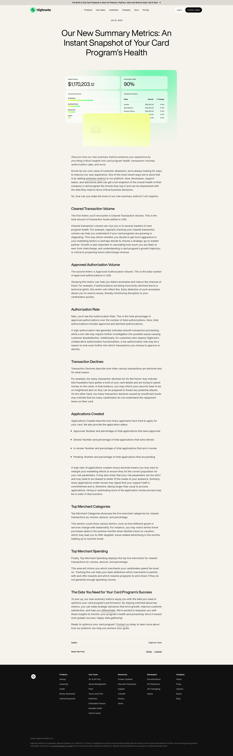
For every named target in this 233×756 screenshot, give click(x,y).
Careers (179, 689)
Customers (113, 9)
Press (178, 684)
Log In (179, 9)
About (178, 679)
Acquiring (63, 684)
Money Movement (67, 693)
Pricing (146, 9)
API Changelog (153, 689)
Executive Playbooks (127, 684)
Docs (136, 9)
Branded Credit (95, 708)
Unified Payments (67, 698)
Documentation (154, 679)
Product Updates (125, 679)
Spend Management (97, 684)
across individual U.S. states (62, 746)
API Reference (153, 684)
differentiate (108, 610)
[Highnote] (40, 10)
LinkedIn (158, 651)
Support (121, 689)
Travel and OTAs (96, 693)
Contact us (122, 624)
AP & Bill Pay (95, 679)
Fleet (91, 689)
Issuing (62, 679)
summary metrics (96, 178)
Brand (178, 693)
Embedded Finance (97, 703)
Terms (120, 703)
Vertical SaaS (95, 713)
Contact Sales (193, 9)
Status (150, 693)
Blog (178, 698)
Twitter (149, 651)
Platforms (93, 698)
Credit (62, 689)
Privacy (121, 698)
